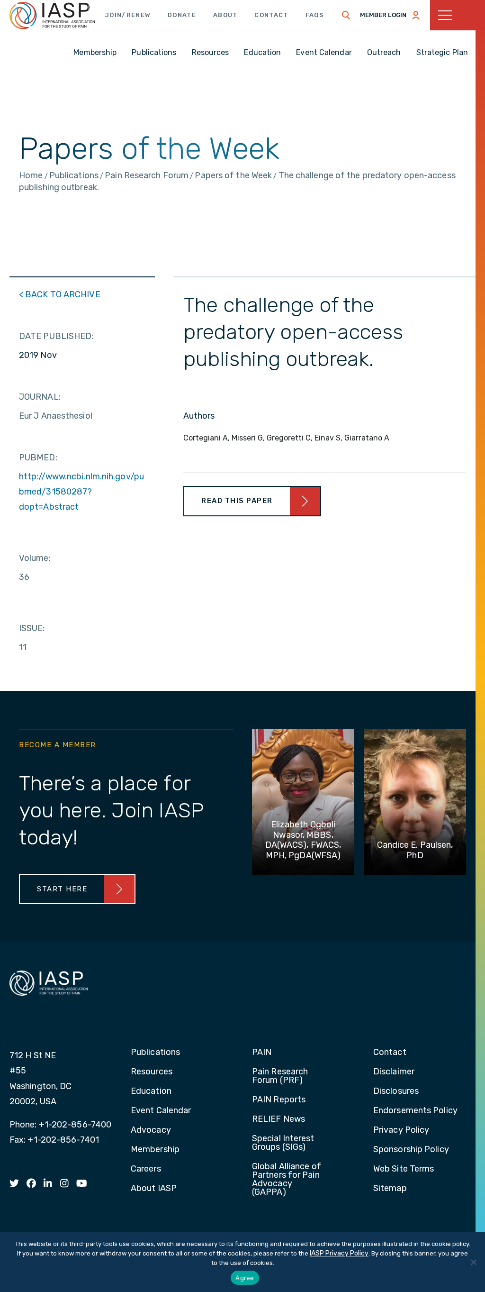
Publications (155, 1052)
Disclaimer (393, 1072)
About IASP (154, 1188)
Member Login (383, 14)
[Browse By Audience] (457, 15)
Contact (271, 14)
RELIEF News (278, 1119)
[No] (473, 1262)
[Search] (346, 15)
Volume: (35, 558)
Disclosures (396, 1091)
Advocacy (151, 1130)
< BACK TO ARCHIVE (59, 294)
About (225, 14)
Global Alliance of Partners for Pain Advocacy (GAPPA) (286, 1179)
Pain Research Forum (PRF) (280, 1076)
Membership (155, 1150)
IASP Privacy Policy (339, 1253)
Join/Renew (128, 14)
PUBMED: (38, 457)
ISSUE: (32, 628)
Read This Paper (237, 500)
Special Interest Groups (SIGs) (283, 1143)
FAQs (314, 14)
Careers (146, 1169)
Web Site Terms (403, 1169)
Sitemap (390, 1188)
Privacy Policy (401, 1130)
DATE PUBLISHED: (56, 336)
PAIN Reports (278, 1100)
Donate (182, 14)
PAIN (261, 1052)
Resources (151, 1072)
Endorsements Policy (415, 1111)
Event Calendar (161, 1111)
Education (151, 1091)
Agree (244, 1278)
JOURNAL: (40, 397)
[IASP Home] (52, 15)
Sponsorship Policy (411, 1150)
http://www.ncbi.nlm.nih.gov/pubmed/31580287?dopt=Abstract (81, 491)
